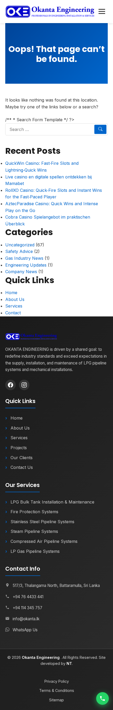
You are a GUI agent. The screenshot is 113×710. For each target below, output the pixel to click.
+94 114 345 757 (27, 607)
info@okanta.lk (26, 618)
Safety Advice (19, 251)
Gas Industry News (24, 258)
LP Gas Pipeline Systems (35, 551)
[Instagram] (24, 385)
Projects (19, 447)
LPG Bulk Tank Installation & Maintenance (52, 502)
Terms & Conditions (56, 690)
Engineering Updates (26, 265)
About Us (14, 299)
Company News (21, 271)
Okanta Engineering (41, 657)
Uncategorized (19, 244)
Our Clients (22, 457)
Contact (13, 312)
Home (11, 292)
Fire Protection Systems (34, 511)
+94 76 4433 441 (28, 596)
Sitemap (56, 700)
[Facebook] (10, 385)
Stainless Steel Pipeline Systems (42, 521)
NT (69, 663)
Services (13, 306)
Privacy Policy (56, 681)
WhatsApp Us (25, 629)
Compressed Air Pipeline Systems (44, 541)
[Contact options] (102, 698)
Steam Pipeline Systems (34, 531)
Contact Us (22, 467)
